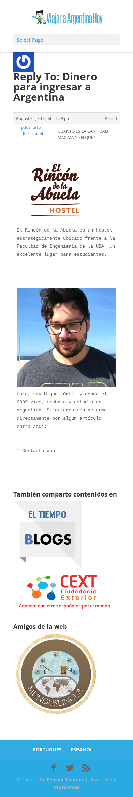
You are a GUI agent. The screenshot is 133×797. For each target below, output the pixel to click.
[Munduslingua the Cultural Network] (56, 716)
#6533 (111, 118)
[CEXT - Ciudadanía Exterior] (64, 608)
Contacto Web (38, 450)
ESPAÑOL (82, 749)
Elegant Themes (65, 779)
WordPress (66, 787)
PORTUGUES (47, 749)
